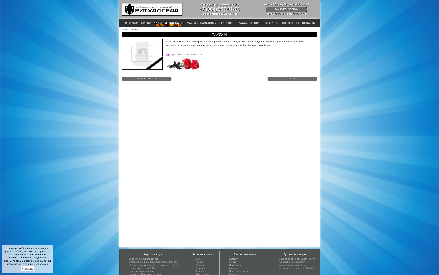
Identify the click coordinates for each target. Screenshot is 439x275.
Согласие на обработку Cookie (296, 268)
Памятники (208, 23)
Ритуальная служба (138, 23)
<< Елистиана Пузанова (147, 78)
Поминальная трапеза (141, 271)
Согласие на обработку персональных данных (292, 263)
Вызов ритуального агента (143, 258)
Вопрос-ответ (290, 23)
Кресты (200, 264)
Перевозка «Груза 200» (142, 268)
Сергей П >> (292, 78)
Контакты (308, 23)
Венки (199, 258)
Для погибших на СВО (169, 23)
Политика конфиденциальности (297, 258)
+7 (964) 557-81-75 (219, 9)
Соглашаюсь (27, 268)
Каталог (227, 23)
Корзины (200, 268)
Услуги (191, 23)
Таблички (201, 271)
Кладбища (244, 23)
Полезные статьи (266, 23)
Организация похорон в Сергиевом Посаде (153, 261)
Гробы (199, 261)
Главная (233, 258)
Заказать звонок (287, 9)
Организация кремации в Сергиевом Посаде (154, 264)
